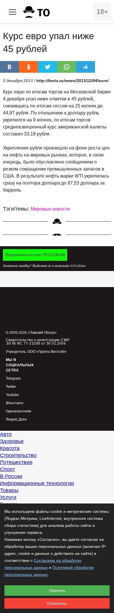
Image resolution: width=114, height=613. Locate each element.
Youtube (12, 395)
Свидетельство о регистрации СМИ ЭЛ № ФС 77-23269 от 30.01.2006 (38, 341)
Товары (9, 490)
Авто (6, 434)
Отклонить (57, 603)
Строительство (18, 455)
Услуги (8, 497)
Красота (10, 448)
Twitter (11, 387)
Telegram (13, 379)
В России (11, 476)
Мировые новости (50, 208)
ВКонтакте (14, 403)
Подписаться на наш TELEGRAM (35, 255)
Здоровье (12, 441)
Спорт (7, 469)
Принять (57, 590)
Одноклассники (18, 411)
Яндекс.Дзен (16, 419)
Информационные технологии (37, 483)
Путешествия (16, 462)
